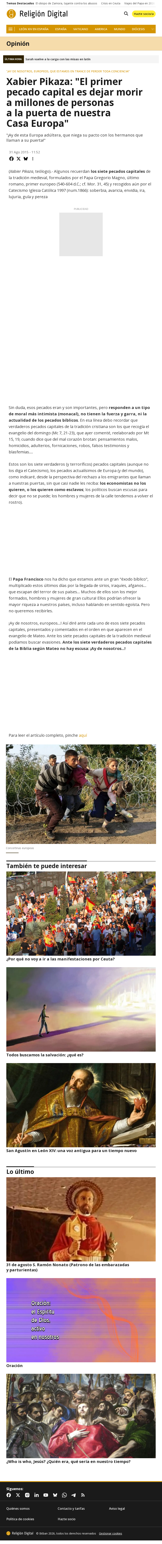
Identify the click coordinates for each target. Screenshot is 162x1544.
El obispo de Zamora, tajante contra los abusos (66, 3)
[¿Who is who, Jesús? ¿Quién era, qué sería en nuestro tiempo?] (81, 1416)
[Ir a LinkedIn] (37, 1495)
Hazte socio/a (144, 14)
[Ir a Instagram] (28, 1495)
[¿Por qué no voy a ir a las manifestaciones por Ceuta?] (81, 913)
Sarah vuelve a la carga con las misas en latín (57, 59)
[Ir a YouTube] (46, 1495)
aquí (83, 735)
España (61, 29)
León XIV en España (34, 29)
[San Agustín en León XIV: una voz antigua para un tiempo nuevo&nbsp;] (81, 1105)
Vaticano (80, 29)
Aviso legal (117, 1509)
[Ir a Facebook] (9, 1495)
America (101, 29)
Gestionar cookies (110, 1533)
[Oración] (81, 1320)
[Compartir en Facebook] (11, 158)
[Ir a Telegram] (74, 1495)
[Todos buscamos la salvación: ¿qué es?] (81, 1009)
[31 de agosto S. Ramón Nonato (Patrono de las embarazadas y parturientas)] (81, 1219)
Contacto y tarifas (71, 1509)
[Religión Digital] (37, 13)
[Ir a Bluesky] (56, 1495)
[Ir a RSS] (84, 1495)
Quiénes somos (18, 1509)
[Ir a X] (19, 1495)
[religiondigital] (19, 1533)
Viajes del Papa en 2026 (139, 3)
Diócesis (138, 29)
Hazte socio (66, 1519)
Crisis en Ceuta (110, 3)
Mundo (119, 29)
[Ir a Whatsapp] (65, 1495)
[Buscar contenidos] (125, 14)
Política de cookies (20, 1519)
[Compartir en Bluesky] (25, 158)
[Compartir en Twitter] (18, 158)
